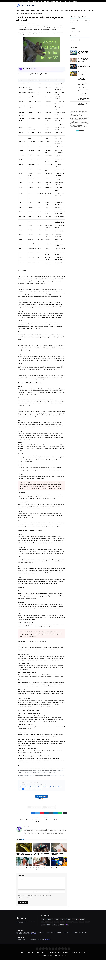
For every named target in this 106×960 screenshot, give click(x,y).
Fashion (80, 10)
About (28, 1)
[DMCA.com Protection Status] (80, 131)
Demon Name (19, 933)
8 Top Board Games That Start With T (82, 104)
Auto (75, 10)
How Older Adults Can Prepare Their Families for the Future (83, 60)
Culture (27, 10)
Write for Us (82, 952)
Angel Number (74, 932)
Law (49, 924)
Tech (51, 10)
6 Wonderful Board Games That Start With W (83, 89)
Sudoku (24, 939)
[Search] (89, 1)
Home (85, 10)
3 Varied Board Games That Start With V (83, 94)
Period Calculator (57, 932)
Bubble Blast (18, 939)
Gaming (71, 10)
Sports (22, 10)
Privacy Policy (54, 1)
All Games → (47, 939)
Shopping (62, 924)
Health (46, 10)
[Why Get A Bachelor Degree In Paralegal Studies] (24, 861)
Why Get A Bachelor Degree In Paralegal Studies (23, 868)
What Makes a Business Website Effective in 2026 (84, 66)
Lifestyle (33, 10)
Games (75, 1)
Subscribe (73, 28)
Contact (34, 1)
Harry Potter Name (83, 932)
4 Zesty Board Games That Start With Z (83, 79)
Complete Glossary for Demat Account (58, 868)
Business (56, 10)
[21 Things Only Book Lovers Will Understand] (41, 847)
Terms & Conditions (63, 952)
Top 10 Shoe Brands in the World (51, 819)
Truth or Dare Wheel (32, 939)
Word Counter (26, 932)
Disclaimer (46, 1)
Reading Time (50, 932)
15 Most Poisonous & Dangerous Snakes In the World (24, 854)
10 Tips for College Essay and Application (58, 854)
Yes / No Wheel (40, 939)
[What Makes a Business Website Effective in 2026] (73, 66)
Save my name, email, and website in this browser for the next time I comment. (35, 895)
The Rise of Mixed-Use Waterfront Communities (83, 73)
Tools (70, 1)
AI (67, 924)
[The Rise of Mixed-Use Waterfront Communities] (73, 73)
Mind (89, 10)
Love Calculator (42, 932)
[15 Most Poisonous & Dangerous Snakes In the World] (24, 847)
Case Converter (34, 932)
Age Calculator (19, 932)
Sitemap (65, 955)
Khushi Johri (19, 22)
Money (61, 10)
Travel (42, 10)
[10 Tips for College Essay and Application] (59, 847)
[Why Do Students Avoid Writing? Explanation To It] (41, 861)
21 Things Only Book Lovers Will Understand (41, 854)
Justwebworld (51, 955)
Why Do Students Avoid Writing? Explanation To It (39, 868)
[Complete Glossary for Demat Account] (59, 861)
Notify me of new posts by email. (26, 897)
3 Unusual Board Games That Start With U (83, 99)
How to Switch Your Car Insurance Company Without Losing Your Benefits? (83, 53)
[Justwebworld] (25, 5)
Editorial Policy (63, 1)
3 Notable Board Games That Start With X (83, 83)
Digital (66, 10)
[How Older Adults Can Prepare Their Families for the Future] (73, 60)
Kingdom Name (26, 933)
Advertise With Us (35, 952)
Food (38, 10)
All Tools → (33, 933)
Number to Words (66, 932)
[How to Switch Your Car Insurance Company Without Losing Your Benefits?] (73, 52)
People (17, 10)
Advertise (40, 1)
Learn (93, 10)
